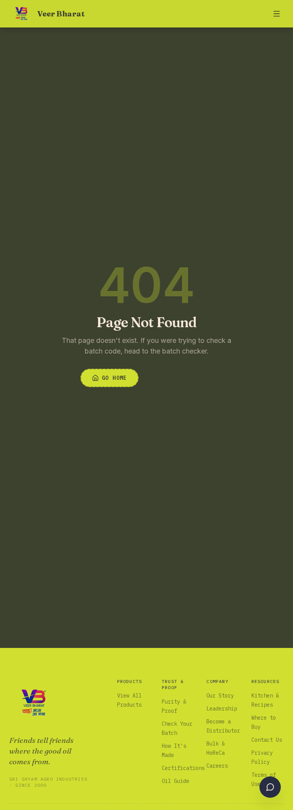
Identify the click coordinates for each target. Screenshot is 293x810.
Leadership (221, 708)
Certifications (183, 768)
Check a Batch (178, 377)
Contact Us (266, 739)
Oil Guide (175, 781)
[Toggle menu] (276, 13)
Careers (217, 765)
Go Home (114, 377)
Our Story (220, 695)
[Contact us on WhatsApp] (270, 787)
